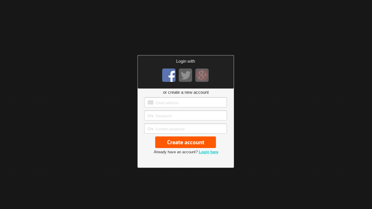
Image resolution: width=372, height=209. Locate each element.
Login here (208, 152)
